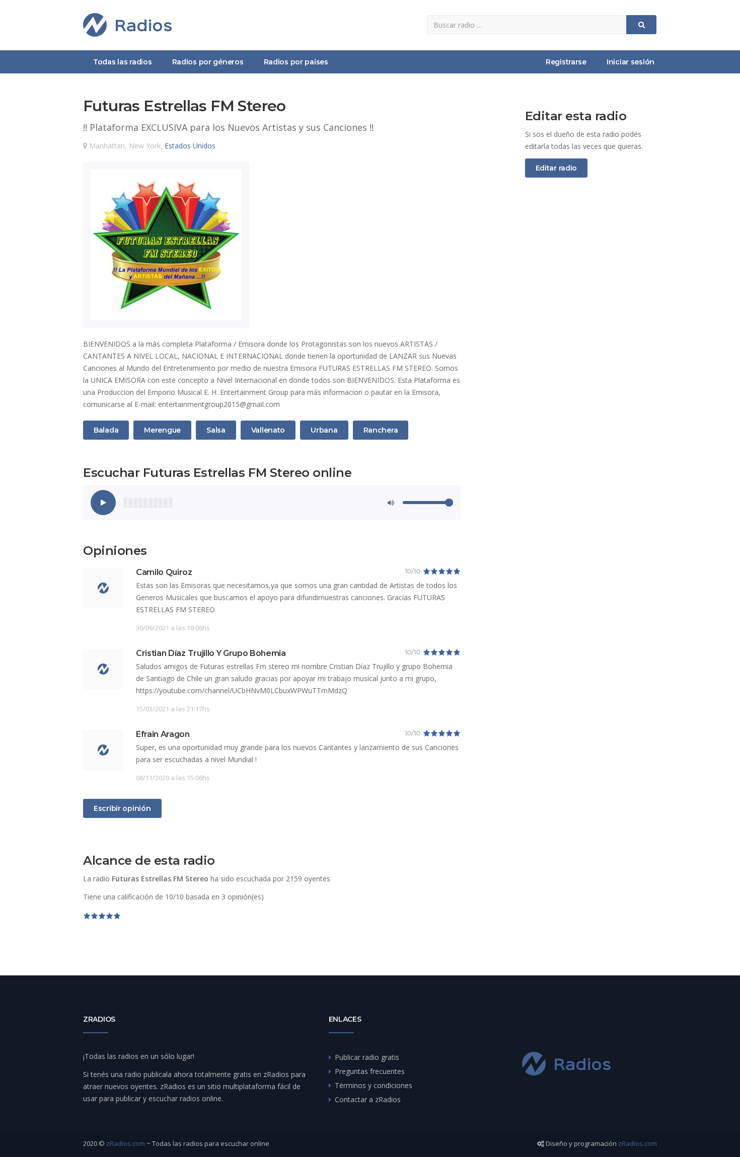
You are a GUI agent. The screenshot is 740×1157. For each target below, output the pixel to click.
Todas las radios (122, 61)
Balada (105, 430)
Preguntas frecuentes (370, 1071)
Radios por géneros (208, 61)
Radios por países (296, 61)
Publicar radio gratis (367, 1057)
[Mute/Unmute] (390, 502)
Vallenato (268, 430)
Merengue (162, 430)
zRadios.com (125, 1143)
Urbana (323, 430)
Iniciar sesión (630, 61)
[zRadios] (127, 25)
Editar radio (556, 168)
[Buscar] (641, 24)
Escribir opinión (122, 808)
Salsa (218, 430)
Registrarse (566, 61)
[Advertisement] (591, 353)
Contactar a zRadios (368, 1099)
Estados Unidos (190, 145)
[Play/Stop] (103, 502)
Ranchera (380, 430)
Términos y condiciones (373, 1085)
